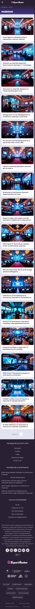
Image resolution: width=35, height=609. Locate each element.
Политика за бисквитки (24, 603)
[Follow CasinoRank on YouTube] (19, 550)
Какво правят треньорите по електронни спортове (15, 487)
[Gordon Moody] (11, 576)
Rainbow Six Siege (17, 457)
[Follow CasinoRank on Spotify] (23, 550)
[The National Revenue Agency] (7, 571)
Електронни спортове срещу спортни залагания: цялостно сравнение (13, 482)
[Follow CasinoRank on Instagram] (11, 550)
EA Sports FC (18, 461)
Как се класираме (17, 514)
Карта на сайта (26, 606)
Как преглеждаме (17, 511)
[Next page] (21, 434)
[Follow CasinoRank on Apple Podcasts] (27, 550)
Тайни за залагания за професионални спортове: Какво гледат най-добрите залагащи (17, 492)
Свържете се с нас (17, 508)
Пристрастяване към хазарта (11, 606)
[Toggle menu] (2, 2)
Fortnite (17, 451)
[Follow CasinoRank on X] (15, 550)
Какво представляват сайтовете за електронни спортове (17, 473)
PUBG (17, 454)
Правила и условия (9, 603)
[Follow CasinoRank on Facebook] (7, 550)
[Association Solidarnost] (27, 571)
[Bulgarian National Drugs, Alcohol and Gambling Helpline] (17, 571)
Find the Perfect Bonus (17, 477)
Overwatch (17, 448)
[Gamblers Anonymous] (20, 576)
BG (17, 555)
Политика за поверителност (17, 517)
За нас (17, 505)
